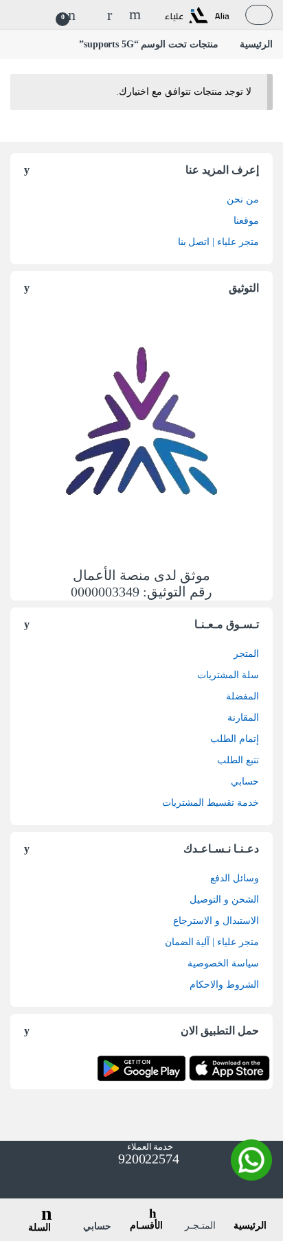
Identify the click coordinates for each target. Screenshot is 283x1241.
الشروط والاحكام (224, 984)
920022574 (147, 1158)
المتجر (246, 654)
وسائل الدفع (234, 878)
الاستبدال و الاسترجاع (216, 921)
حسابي (245, 781)
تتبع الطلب (238, 760)
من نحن (243, 199)
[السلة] (40, 1203)
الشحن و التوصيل (224, 899)
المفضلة (242, 696)
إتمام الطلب (234, 739)
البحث (133, 14)
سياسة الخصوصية (223, 963)
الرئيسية (256, 44)
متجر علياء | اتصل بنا (218, 242)
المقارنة (243, 717)
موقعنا (246, 221)
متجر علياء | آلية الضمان (212, 942)
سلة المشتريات (228, 675)
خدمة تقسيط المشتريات (210, 803)
